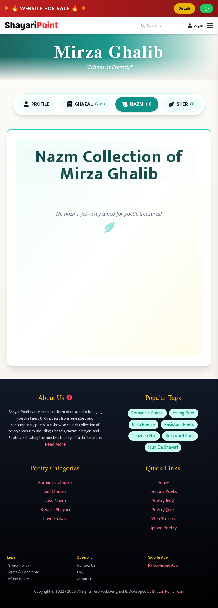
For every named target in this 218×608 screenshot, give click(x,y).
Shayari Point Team (168, 591)
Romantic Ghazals (55, 482)
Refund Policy (18, 579)
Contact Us (86, 565)
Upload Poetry (163, 528)
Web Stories (163, 519)
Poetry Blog (163, 501)
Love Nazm (55, 501)
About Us (85, 579)
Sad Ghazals (55, 491)
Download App (165, 565)
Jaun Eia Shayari (163, 447)
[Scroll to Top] (205, 595)
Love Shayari (55, 519)
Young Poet (184, 413)
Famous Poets (163, 491)
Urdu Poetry (143, 424)
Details (184, 8)
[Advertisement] (109, 301)
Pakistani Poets (179, 424)
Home (163, 482)
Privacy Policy (18, 565)
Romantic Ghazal (147, 413)
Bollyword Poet (179, 436)
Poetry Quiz (163, 510)
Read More (55, 444)
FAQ (80, 572)
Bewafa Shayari (55, 510)
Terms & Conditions (23, 572)
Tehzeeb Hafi (144, 436)
